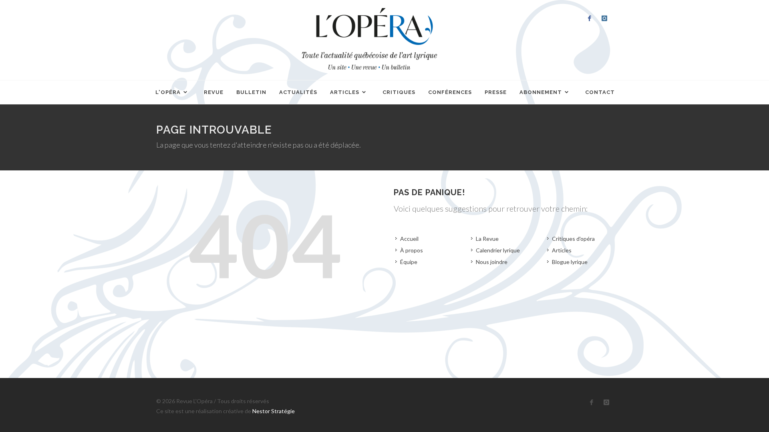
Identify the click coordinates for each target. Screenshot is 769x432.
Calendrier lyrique (498, 250)
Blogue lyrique (570, 261)
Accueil (409, 238)
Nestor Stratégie (273, 411)
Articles (562, 250)
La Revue (487, 238)
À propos (411, 250)
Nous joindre (491, 261)
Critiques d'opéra (573, 238)
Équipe (408, 261)
